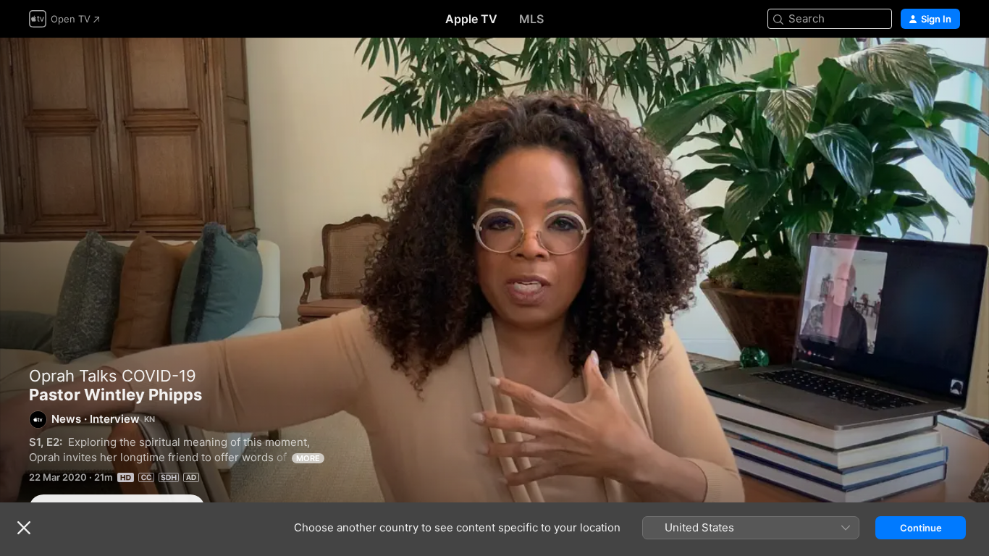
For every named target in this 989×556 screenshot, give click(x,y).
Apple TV (471, 19)
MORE (308, 458)
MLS (531, 19)
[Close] (23, 527)
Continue (921, 528)
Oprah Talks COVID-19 (112, 375)
